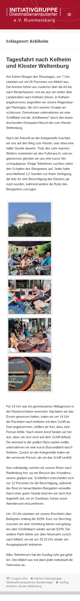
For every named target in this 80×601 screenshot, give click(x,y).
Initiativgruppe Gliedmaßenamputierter (34, 580)
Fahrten (38, 578)
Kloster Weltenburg (30, 586)
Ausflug (63, 582)
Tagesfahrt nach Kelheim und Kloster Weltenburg (38, 62)
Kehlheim (11, 586)
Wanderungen (44, 582)
